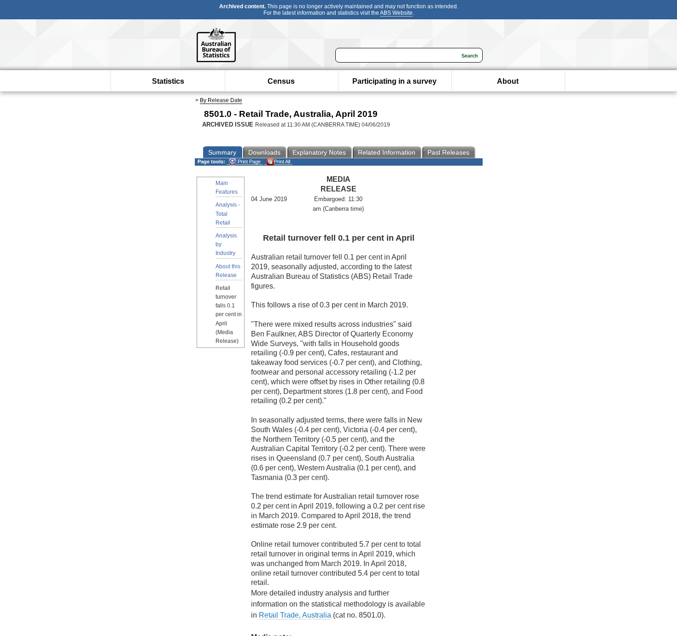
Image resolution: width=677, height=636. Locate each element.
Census (281, 81)
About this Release (228, 270)
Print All (282, 161)
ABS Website (396, 13)
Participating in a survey (394, 81)
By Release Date (221, 100)
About (508, 81)
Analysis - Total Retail (228, 213)
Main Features (227, 187)
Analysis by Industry (226, 244)
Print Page (248, 161)
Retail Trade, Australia (295, 615)
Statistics (168, 81)
